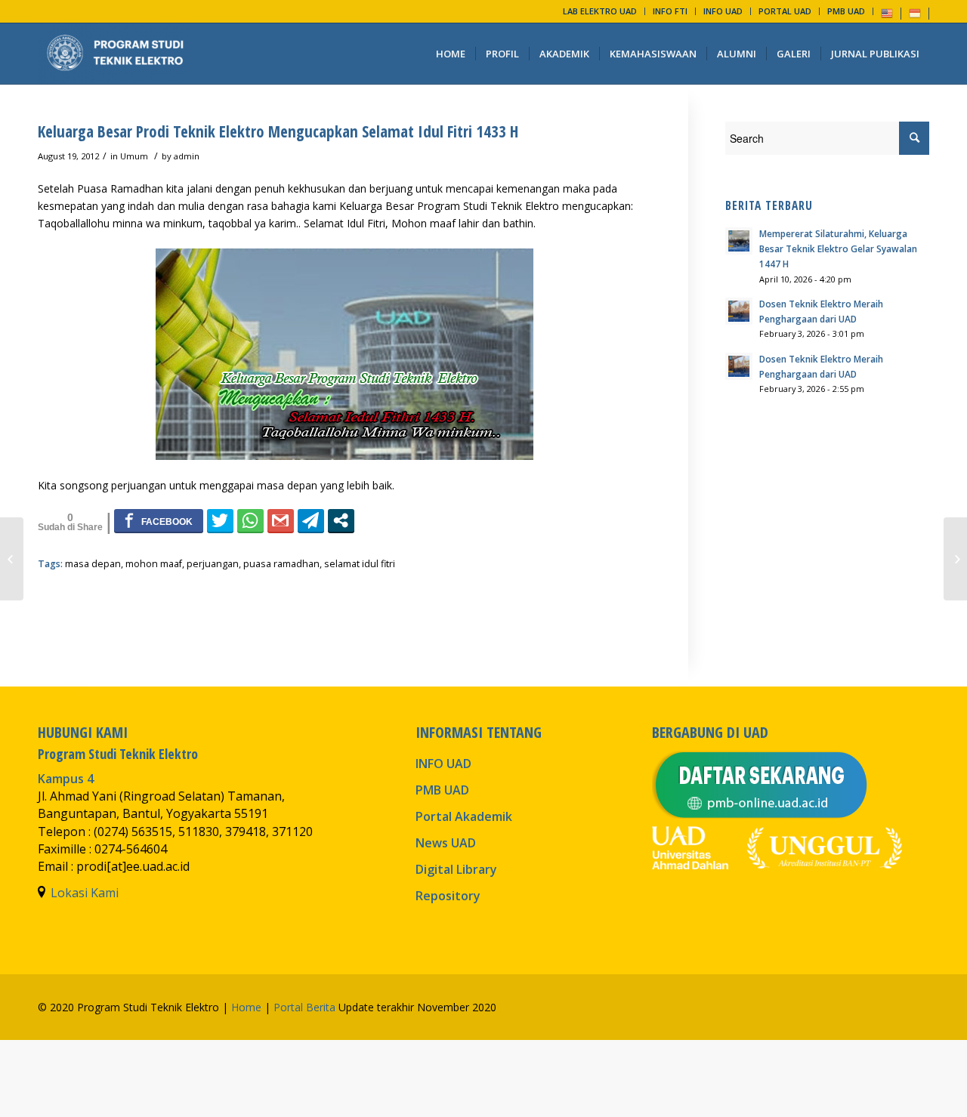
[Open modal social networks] (341, 520)
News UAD (446, 843)
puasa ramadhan (281, 563)
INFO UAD (723, 11)
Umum (134, 156)
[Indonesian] (915, 12)
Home (246, 1007)
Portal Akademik (464, 816)
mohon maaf (153, 563)
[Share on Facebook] (158, 520)
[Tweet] (220, 520)
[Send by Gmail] (280, 520)
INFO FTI (670, 11)
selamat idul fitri (359, 563)
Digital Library (456, 869)
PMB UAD (846, 11)
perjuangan (213, 563)
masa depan (93, 563)
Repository (448, 895)
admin (186, 156)
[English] (887, 12)
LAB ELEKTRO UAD (600, 11)
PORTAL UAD (784, 11)
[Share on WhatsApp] (250, 520)
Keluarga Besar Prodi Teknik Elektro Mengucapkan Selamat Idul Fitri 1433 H (278, 131)
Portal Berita (304, 1007)
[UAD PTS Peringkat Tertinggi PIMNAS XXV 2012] (11, 558)
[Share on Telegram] (311, 520)
